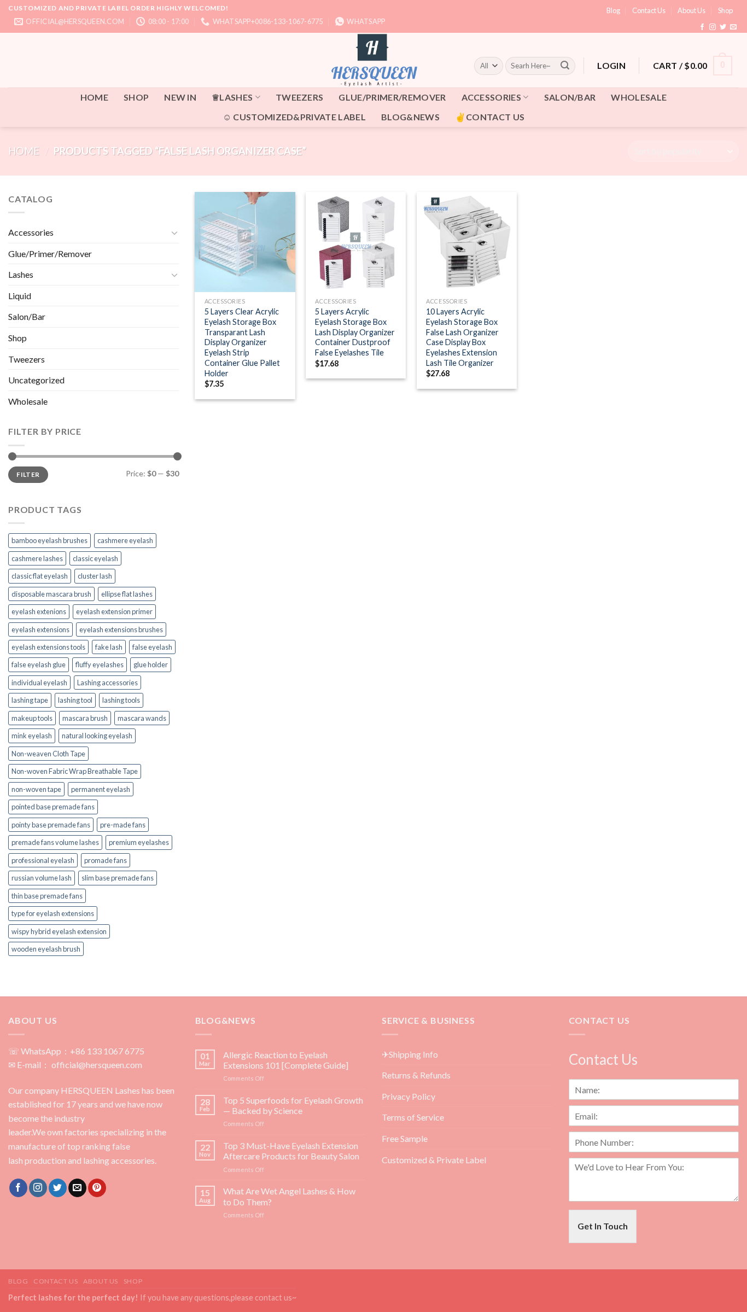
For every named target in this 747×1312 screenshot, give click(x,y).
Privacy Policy (408, 1096)
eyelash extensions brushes (121, 629)
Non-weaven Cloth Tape (48, 753)
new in (180, 97)
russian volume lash (41, 877)
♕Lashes (232, 97)
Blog (613, 10)
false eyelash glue (38, 664)
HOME (94, 97)
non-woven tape (36, 789)
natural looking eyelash (97, 735)
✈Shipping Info (410, 1054)
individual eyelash (39, 682)
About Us (691, 10)
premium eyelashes (139, 842)
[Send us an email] (733, 27)
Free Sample (405, 1138)
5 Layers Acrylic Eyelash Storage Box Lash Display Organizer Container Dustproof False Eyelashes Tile (355, 332)
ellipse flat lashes (127, 594)
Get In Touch (602, 1226)
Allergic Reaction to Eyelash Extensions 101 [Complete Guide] (285, 1059)
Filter (27, 474)
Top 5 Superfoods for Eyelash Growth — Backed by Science (293, 1105)
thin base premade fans (47, 895)
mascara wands (142, 718)
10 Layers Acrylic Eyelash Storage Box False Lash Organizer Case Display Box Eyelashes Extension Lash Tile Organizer (462, 337)
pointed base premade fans (53, 806)
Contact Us (649, 10)
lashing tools (121, 700)
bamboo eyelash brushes (49, 540)
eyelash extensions (40, 629)
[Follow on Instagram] (712, 27)
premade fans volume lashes (55, 842)
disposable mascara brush (51, 594)
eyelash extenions (38, 611)
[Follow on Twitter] (723, 27)
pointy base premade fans (50, 824)
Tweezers (300, 97)
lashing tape (29, 700)
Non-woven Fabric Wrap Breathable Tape (74, 771)
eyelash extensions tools (48, 647)
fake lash (108, 647)
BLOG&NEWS (410, 117)
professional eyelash (42, 860)
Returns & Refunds (416, 1075)
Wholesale (639, 97)
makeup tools (31, 718)
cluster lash (95, 576)
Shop (725, 10)
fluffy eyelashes (99, 664)
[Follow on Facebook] (702, 27)
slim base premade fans (117, 877)
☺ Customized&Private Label (294, 117)
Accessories (492, 97)
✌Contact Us (490, 117)
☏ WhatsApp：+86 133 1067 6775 (76, 1051)
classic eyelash (95, 558)
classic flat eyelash (39, 576)
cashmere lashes (37, 558)
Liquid (19, 295)
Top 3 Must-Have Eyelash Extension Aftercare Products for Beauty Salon (291, 1150)
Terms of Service (413, 1117)
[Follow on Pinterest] (97, 1188)
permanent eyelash (100, 789)
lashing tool (75, 700)
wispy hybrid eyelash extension (59, 931)
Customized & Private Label (434, 1159)
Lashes (20, 274)
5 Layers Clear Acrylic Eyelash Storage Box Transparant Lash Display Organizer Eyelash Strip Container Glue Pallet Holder (242, 342)
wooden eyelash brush (45, 948)
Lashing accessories (107, 682)
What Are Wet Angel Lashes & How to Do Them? (289, 1196)
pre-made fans (122, 824)
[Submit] (565, 65)
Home (23, 151)
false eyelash (152, 647)
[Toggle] (174, 232)
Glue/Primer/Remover (392, 97)
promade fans (105, 860)
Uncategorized (36, 380)
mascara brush (85, 718)
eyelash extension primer (114, 611)
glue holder (150, 664)
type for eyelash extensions (52, 913)
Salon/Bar (570, 97)
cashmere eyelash (125, 540)
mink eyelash (31, 735)
